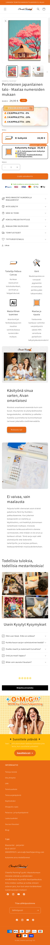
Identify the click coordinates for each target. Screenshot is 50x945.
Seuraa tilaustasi (12, 824)
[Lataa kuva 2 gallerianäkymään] (25, 71)
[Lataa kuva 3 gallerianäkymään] (38, 71)
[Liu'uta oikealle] (47, 72)
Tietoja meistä (11, 772)
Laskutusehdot (11, 818)
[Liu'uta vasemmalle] (3, 72)
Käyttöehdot (10, 801)
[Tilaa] (38, 910)
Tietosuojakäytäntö (13, 795)
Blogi (7, 830)
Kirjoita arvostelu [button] (25, 687)
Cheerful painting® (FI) (27, 940)
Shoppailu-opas (11, 807)
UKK (7, 783)
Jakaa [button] (6, 245)
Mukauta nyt (16, 429)
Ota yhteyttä (10, 778)
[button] (5, 9)
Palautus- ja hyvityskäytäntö (16, 812)
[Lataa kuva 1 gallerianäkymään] (12, 71)
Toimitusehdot (11, 789)
